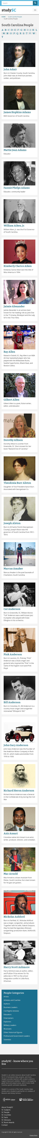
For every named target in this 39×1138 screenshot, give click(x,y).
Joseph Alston (12, 523)
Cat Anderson (12, 609)
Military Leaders (10, 1025)
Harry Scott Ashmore (17, 967)
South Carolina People (15, 17)
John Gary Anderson (16, 745)
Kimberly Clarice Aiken (18, 266)
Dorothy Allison (13, 440)
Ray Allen (9, 351)
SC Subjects (6, 1110)
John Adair (10, 69)
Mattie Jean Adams (15, 150)
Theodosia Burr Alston (17, 482)
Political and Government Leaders (17, 1036)
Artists (6, 996)
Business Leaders (10, 1007)
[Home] (9, 10)
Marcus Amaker (13, 568)
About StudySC (7, 1107)
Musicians (7, 1029)
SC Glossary (6, 1120)
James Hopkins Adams (17, 112)
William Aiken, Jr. (14, 225)
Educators (7, 1014)
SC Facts (5, 1117)
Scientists (7, 1039)
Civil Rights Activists (11, 1011)
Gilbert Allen (11, 399)
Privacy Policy (33, 1135)
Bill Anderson (12, 702)
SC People (5, 1112)
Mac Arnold (11, 873)
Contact (5, 1125)
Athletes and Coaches (12, 1000)
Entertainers (8, 1018)
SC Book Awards (8, 1122)
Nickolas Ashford (14, 916)
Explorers (7, 1021)
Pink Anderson (13, 654)
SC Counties (6, 1115)
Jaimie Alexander (14, 306)
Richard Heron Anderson (19, 790)
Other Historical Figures (13, 1032)
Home (4, 17)
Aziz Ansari (11, 833)
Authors (7, 1004)
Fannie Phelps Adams (17, 187)
